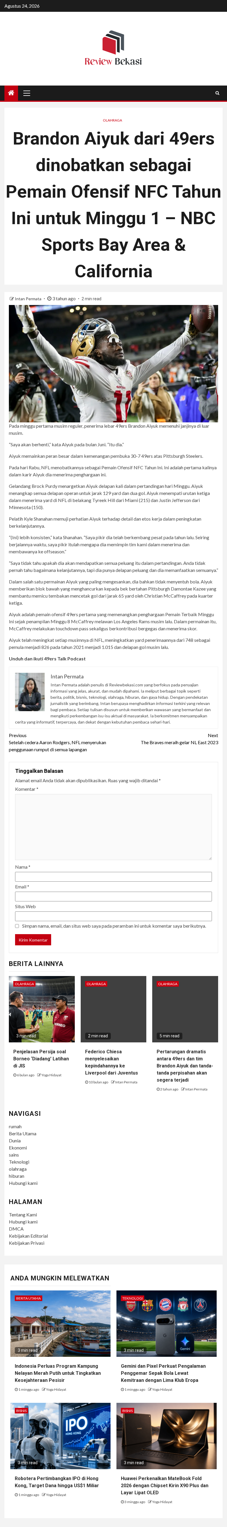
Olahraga (112, 120)
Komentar (26, 789)
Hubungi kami (23, 1183)
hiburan (16, 1176)
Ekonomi (18, 1147)
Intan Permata (28, 298)
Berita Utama (22, 1133)
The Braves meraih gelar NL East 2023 (179, 738)
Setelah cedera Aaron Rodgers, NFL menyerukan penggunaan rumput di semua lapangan (57, 742)
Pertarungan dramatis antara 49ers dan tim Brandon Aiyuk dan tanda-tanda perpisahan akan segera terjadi (185, 1066)
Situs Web (25, 906)
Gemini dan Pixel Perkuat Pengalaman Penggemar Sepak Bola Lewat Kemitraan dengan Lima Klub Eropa (163, 1373)
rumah (15, 1126)
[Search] (217, 93)
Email (22, 886)
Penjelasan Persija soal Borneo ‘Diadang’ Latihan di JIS (41, 1059)
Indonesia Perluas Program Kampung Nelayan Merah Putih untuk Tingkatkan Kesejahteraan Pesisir (58, 1373)
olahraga (18, 1169)
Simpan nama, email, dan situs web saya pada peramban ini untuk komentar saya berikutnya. (114, 926)
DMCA (16, 1228)
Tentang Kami (23, 1214)
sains (14, 1154)
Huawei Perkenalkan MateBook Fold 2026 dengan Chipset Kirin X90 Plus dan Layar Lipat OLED (164, 1485)
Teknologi (19, 1161)
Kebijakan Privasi (26, 1243)
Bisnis (21, 1410)
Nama (22, 867)
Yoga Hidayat (51, 1075)
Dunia (15, 1140)
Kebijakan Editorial (28, 1236)
